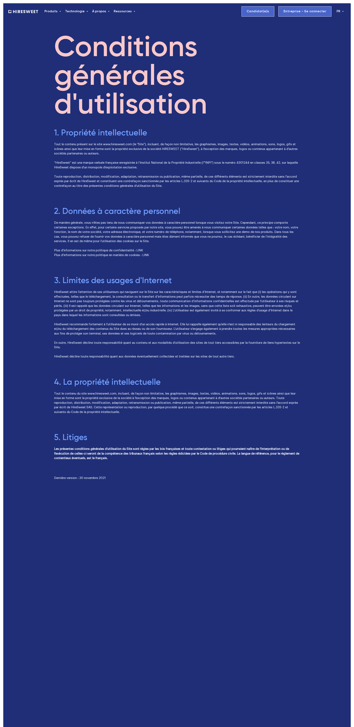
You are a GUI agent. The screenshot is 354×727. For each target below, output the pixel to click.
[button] (53, 11)
